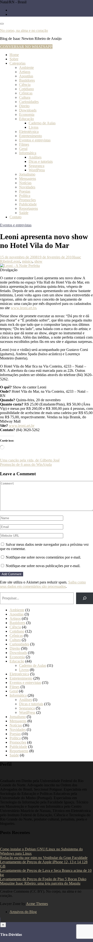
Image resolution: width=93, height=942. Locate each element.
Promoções (27, 200)
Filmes (24, 144)
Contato (15, 217)
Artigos (24, 72)
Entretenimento (30, 136)
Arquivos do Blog (23, 912)
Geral (23, 149)
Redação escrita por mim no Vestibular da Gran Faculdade (44, 858)
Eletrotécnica (29, 132)
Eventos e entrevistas (35, 140)
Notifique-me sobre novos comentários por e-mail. (43, 557)
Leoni (15, 261)
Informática (27, 153)
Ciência (25, 85)
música (27, 261)
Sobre (14, 59)
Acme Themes (37, 904)
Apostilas (26, 76)
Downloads (27, 110)
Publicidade (28, 204)
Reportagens (28, 208)
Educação (26, 119)
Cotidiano (26, 89)
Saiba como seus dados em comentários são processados (43, 584)
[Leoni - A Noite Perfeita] (20, 266)
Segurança (36, 166)
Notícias (25, 183)
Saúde (23, 213)
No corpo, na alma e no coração (24, 30)
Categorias (18, 63)
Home (14, 55)
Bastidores (27, 80)
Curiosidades (29, 102)
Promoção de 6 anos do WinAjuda (26, 464)
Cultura (24, 97)
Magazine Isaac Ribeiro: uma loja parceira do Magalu (40, 883)
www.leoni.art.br (23, 308)
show (38, 261)
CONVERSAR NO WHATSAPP (26, 47)
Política (24, 196)
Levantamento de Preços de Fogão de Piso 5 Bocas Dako (43, 879)
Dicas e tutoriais (41, 161)
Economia (26, 114)
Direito (24, 106)
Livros (33, 127)
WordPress (37, 170)
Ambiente (26, 67)
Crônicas (25, 93)
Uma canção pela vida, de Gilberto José (30, 460)
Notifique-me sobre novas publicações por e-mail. (43, 566)
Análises (35, 157)
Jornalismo (27, 174)
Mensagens (27, 179)
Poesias (24, 191)
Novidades (27, 187)
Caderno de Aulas (42, 123)
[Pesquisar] (84, 598)
